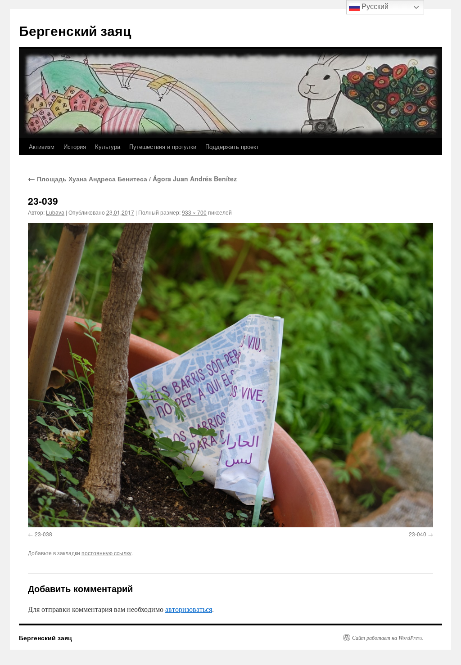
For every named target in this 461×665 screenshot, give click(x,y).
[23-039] (230, 375)
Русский (374, 6)
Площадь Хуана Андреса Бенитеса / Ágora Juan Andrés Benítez (132, 178)
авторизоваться (188, 609)
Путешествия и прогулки (162, 146)
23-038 (43, 534)
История (74, 146)
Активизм (41, 146)
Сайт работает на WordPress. (388, 637)
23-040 (417, 534)
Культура (107, 146)
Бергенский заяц (75, 30)
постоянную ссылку (106, 553)
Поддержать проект (232, 146)
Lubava (55, 212)
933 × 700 (194, 212)
